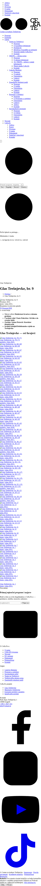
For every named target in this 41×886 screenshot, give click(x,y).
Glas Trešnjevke (10, 688)
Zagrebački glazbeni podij (18, 82)
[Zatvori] (22, 185)
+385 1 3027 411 (6, 704)
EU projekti (9, 656)
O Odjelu (17, 113)
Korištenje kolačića (16, 874)
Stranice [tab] (24, 187)
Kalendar (8, 38)
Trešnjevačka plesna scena (14, 678)
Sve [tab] (2, 187)
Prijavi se (25, 603)
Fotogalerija (18, 76)
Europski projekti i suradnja (14, 692)
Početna (7, 294)
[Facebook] (20, 747)
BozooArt (3, 876)
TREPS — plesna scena (17, 56)
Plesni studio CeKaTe (21, 66)
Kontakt (7, 15)
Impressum (28, 872)
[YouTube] (20, 829)
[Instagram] (20, 788)
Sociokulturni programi (17, 109)
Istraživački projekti (12, 694)
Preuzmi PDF (7, 308)
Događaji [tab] (9, 187)
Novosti (7, 121)
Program (8, 35)
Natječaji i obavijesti (12, 13)
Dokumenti (9, 11)
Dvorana (8, 7)
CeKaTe (8, 123)
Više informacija (30, 883)
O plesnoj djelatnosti (21, 60)
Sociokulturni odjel (11, 674)
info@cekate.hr (5, 706)
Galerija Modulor (15, 70)
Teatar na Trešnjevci (16, 42)
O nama (7, 9)
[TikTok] (20, 870)
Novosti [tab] (16, 187)
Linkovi (16, 78)
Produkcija (17, 48)
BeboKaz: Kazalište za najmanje (25, 50)
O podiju (17, 86)
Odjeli (7, 40)
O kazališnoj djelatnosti (22, 46)
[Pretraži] (1, 141)
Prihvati (9, 885)
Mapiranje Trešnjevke (12, 690)
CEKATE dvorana (11, 652)
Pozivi (7, 5)
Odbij (2, 885)
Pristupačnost (9, 660)
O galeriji (17, 74)
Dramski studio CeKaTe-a (23, 52)
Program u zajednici (16, 94)
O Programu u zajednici (22, 99)
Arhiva (7, 3)
